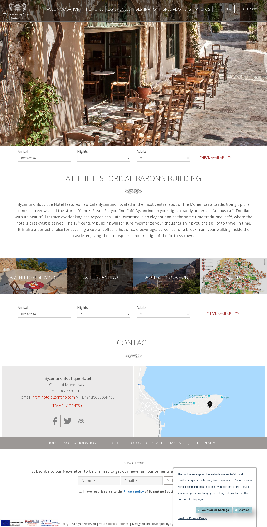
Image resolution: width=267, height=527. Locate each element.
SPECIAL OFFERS (177, 9)
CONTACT (154, 443)
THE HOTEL (93, 9)
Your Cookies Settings (114, 524)
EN (225, 8)
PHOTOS (202, 9)
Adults (141, 151)
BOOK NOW (248, 8)
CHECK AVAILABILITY (215, 157)
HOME (52, 443)
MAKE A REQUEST (183, 443)
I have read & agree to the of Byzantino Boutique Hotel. (135, 491)
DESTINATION (147, 9)
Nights (82, 151)
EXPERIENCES (119, 9)
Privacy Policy (59, 524)
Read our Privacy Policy (192, 518)
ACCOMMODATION (63, 9)
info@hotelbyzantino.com (53, 397)
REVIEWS (211, 443)
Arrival (23, 151)
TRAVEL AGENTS (66, 405)
